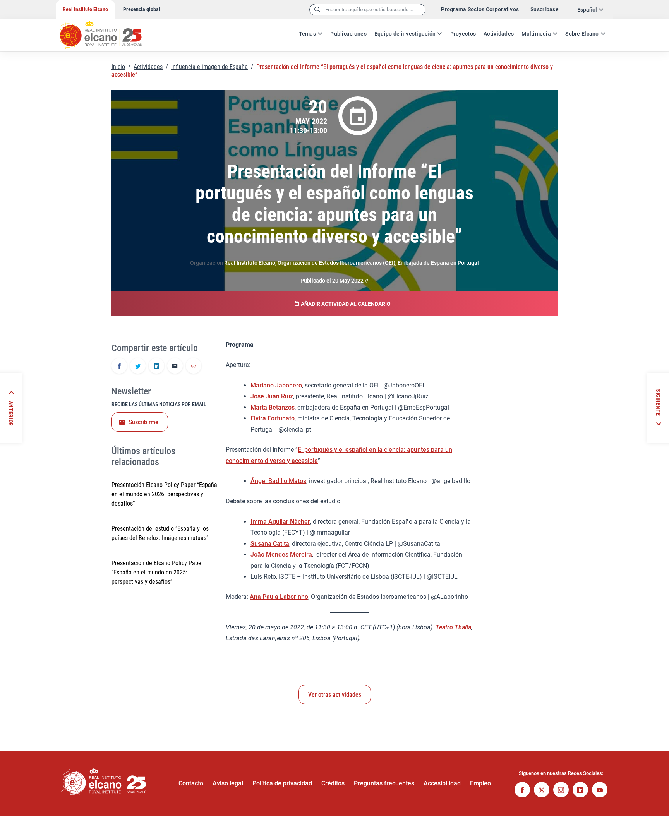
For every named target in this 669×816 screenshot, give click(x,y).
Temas (307, 34)
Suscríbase (544, 9)
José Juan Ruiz (271, 396)
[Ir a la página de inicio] (108, 31)
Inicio (118, 66)
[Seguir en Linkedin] (580, 790)
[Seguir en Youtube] (599, 790)
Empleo (480, 783)
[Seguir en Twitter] (541, 790)
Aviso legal (228, 783)
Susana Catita (269, 543)
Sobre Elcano (582, 34)
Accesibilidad (442, 783)
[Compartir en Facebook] (119, 366)
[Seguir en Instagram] (561, 790)
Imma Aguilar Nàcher (280, 521)
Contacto (190, 783)
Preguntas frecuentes (384, 783)
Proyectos (463, 34)
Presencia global (141, 9)
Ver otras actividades (334, 694)
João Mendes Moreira (281, 554)
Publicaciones (348, 34)
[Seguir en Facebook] (522, 790)
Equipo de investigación (405, 34)
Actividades (499, 34)
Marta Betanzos (272, 407)
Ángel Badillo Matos (278, 481)
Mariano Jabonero (276, 385)
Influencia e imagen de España (209, 66)
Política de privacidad (282, 783)
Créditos (333, 783)
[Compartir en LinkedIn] (156, 366)
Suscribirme (143, 422)
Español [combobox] (587, 10)
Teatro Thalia (453, 627)
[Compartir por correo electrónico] (175, 366)
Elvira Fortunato (272, 418)
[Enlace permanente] (193, 366)
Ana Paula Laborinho (279, 596)
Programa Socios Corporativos (480, 9)
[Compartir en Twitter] (138, 366)
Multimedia (536, 34)
